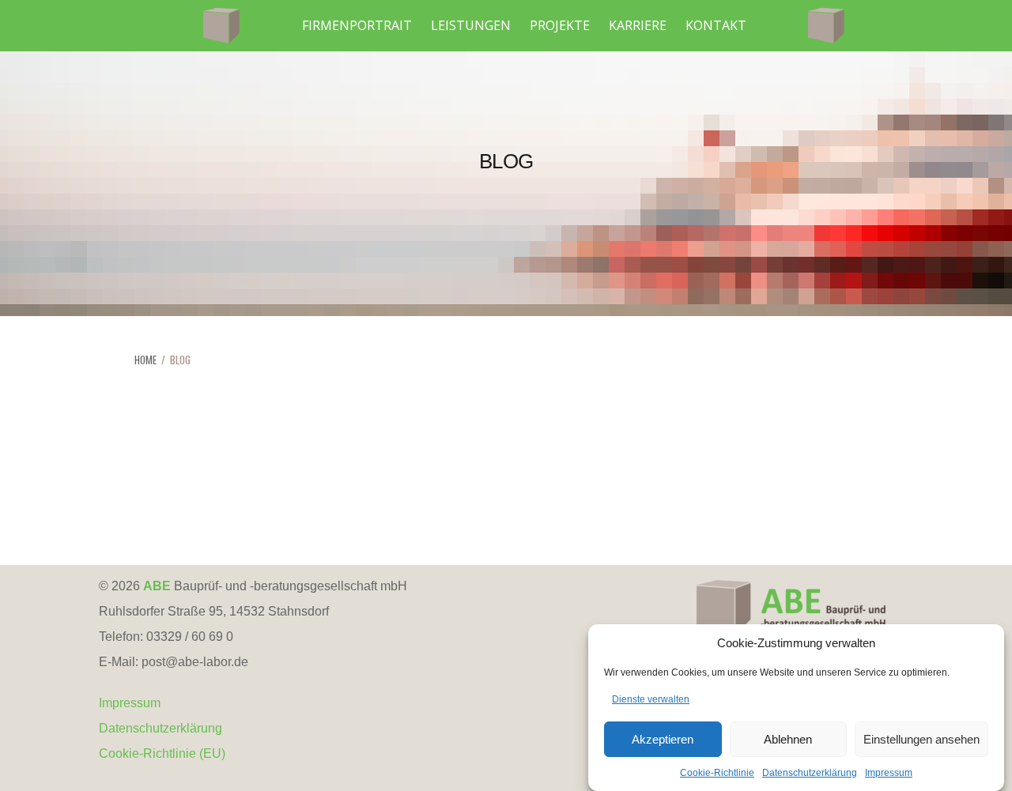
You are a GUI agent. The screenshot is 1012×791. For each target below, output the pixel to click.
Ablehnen (788, 739)
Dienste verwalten (650, 699)
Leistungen (471, 25)
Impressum (888, 772)
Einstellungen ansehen (921, 739)
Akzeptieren (662, 739)
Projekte (560, 25)
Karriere (637, 25)
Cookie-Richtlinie (717, 772)
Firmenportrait (357, 25)
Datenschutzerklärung (809, 772)
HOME (145, 359)
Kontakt (715, 25)
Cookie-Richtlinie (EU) (162, 753)
